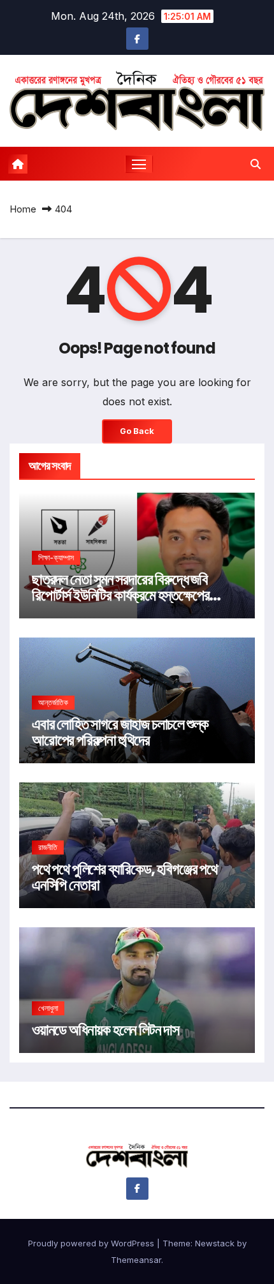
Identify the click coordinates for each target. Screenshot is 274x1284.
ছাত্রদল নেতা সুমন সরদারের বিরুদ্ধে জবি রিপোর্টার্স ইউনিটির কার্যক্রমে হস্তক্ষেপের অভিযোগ (120, 595)
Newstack (214, 1243)
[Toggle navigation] (139, 164)
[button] (255, 164)
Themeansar (136, 1260)
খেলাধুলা (48, 1008)
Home (23, 209)
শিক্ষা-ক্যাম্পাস (56, 557)
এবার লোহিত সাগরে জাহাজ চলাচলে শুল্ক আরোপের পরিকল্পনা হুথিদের (120, 731)
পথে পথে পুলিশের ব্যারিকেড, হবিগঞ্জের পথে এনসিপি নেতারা (124, 876)
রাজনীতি (47, 847)
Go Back (137, 431)
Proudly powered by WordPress (92, 1243)
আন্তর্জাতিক (53, 702)
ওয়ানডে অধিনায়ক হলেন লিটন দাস (105, 1029)
